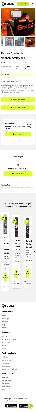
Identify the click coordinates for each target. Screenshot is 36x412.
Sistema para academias (9, 369)
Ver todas (5, 336)
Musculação (6, 342)
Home (4, 316)
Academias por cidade (6, 68)
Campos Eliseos (28, 68)
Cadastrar (5, 357)
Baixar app (22, 3)
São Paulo (18, 68)
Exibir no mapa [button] (19, 173)
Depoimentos (6, 366)
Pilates (4, 345)
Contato (4, 328)
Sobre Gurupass (7, 360)
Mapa (4, 348)
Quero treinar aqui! (19, 100)
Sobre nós (5, 322)
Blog (3, 325)
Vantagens (5, 363)
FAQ (3, 390)
